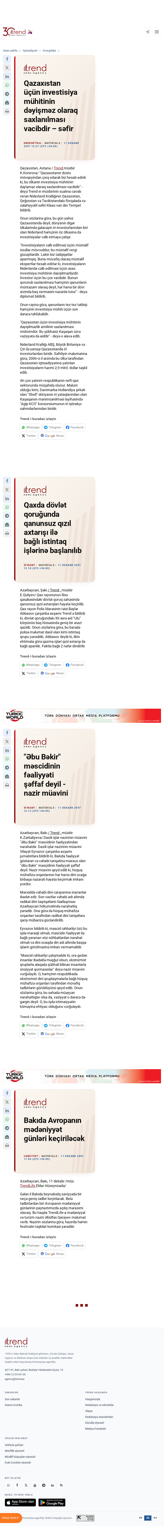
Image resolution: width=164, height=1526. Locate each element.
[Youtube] (34, 1485)
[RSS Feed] (61, 1485)
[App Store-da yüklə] (20, 1502)
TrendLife (28, 1186)
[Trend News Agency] (16, 1342)
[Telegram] (43, 1485)
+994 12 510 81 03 (15, 1374)
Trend (59, 168)
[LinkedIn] (52, 1485)
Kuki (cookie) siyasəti (18, 1462)
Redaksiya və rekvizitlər (99, 1405)
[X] (26, 1485)
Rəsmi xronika (13, 1405)
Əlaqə (88, 1411)
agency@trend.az (14, 1379)
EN (140, 1517)
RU (155, 1517)
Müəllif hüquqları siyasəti (20, 1456)
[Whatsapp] (8, 1485)
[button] (7, 59)
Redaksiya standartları (99, 1417)
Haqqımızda (92, 1399)
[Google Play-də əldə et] (51, 1502)
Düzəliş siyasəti (94, 1422)
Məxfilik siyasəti (14, 1450)
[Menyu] (157, 32)
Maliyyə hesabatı (95, 1428)
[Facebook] (17, 1485)
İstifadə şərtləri (14, 1445)
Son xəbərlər (12, 1399)
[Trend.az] (18, 31)
